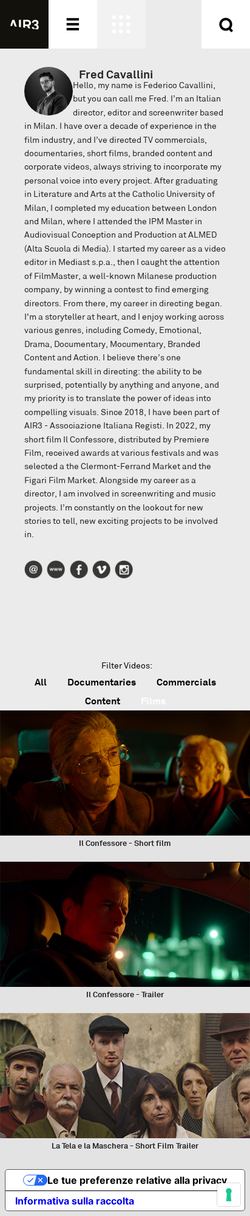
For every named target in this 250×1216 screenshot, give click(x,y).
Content (102, 701)
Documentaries (101, 682)
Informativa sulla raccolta (74, 1201)
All (41, 682)
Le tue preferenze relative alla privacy (137, 1180)
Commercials (186, 682)
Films (153, 701)
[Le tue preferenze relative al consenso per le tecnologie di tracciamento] (228, 1194)
